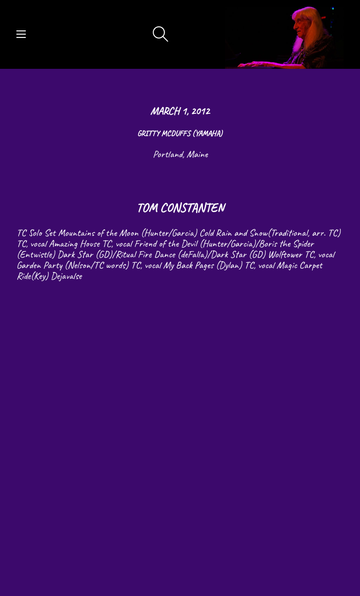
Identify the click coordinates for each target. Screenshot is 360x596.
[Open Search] (160, 34)
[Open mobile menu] (21, 34)
